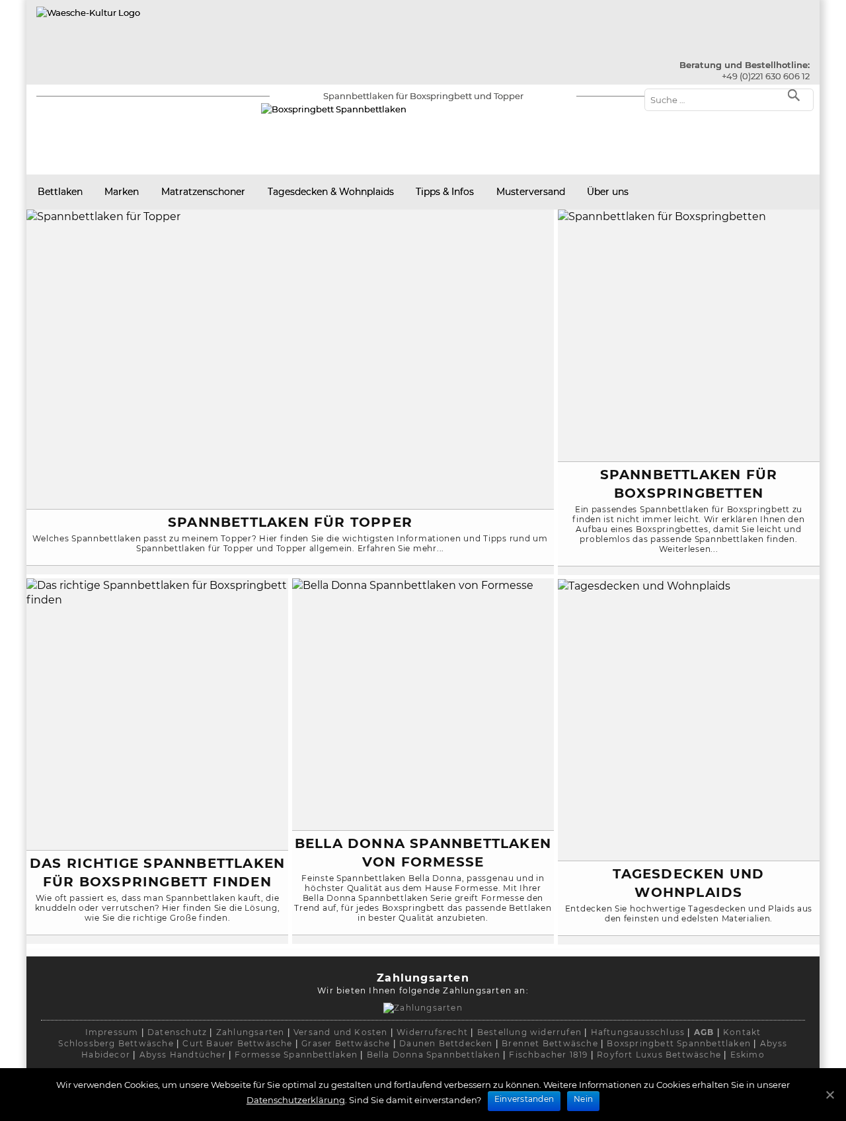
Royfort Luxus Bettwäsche (659, 1055)
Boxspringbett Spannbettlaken (679, 1043)
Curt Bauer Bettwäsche (237, 1043)
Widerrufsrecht (432, 1032)
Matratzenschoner (203, 192)
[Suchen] (797, 94)
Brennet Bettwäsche (550, 1043)
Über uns (608, 192)
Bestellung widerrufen (529, 1032)
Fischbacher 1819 (548, 1055)
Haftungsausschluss (638, 1032)
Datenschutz (177, 1032)
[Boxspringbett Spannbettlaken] (88, 12)
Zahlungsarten (250, 1032)
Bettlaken (60, 192)
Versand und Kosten (340, 1032)
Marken (121, 192)
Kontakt (742, 1032)
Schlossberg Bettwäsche (115, 1043)
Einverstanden (524, 1099)
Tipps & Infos (445, 192)
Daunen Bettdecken (445, 1043)
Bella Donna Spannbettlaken (433, 1055)
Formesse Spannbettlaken (296, 1055)
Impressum (112, 1032)
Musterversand (530, 192)
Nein (583, 1099)
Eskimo (747, 1055)
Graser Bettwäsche (345, 1043)
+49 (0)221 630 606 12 (766, 76)
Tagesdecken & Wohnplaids (331, 192)
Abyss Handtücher (182, 1055)
